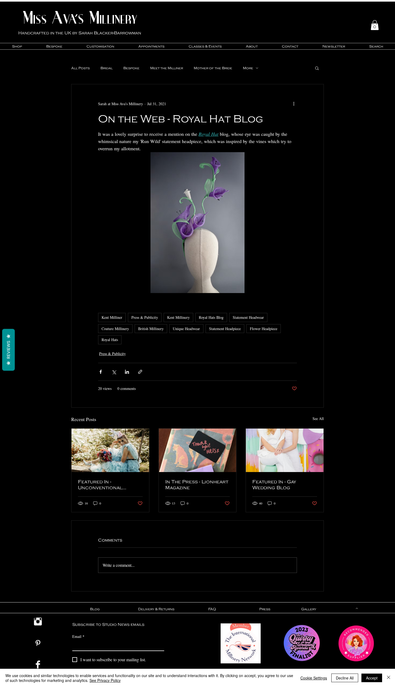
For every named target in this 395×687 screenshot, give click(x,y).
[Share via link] (140, 371)
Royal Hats (110, 339)
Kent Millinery (178, 317)
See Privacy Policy (105, 680)
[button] (375, 25)
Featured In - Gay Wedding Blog (274, 484)
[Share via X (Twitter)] (113, 371)
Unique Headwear (186, 328)
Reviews (8, 350)
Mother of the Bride (213, 68)
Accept (372, 678)
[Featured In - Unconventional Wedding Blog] (110, 450)
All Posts (80, 68)
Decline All (345, 678)
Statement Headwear (248, 317)
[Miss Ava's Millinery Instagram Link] (38, 621)
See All (318, 418)
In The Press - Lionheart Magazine (196, 484)
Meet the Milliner (166, 68)
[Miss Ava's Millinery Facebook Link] (38, 664)
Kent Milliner (112, 317)
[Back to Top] (356, 608)
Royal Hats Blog (211, 317)
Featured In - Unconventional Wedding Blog (100, 484)
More (248, 68)
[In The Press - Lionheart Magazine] (197, 450)
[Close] (388, 678)
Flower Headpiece (263, 328)
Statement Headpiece (225, 328)
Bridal (106, 68)
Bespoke (131, 68)
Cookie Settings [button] (313, 678)
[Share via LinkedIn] (127, 371)
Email (78, 636)
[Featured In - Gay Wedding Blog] (285, 450)
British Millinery (151, 328)
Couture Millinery (115, 328)
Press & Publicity (144, 317)
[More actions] (293, 103)
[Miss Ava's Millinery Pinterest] (38, 643)
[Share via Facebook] (100, 371)
